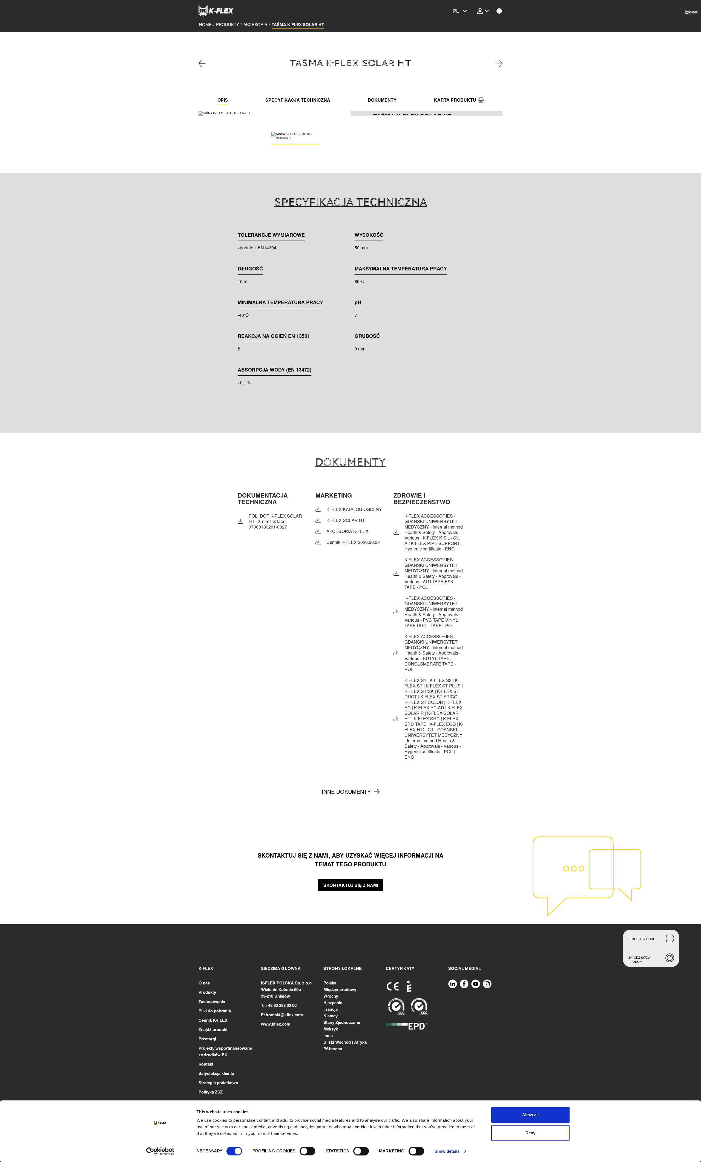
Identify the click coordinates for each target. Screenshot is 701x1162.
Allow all (530, 1114)
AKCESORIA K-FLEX (347, 531)
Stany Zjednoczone (341, 1022)
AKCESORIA (255, 24)
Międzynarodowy (339, 989)
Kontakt (206, 1064)
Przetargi (207, 1039)
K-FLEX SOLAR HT (345, 520)
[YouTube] (475, 984)
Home (205, 24)
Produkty (207, 992)
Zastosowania (212, 1001)
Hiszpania (332, 1003)
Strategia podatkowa (218, 1083)
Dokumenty (382, 100)
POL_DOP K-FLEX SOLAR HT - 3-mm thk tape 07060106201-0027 (275, 521)
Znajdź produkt (213, 1029)
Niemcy (330, 1016)
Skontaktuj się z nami (350, 885)
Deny (530, 1132)
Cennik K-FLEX (213, 1020)
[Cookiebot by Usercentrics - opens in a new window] (160, 1151)
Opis (222, 100)
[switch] (307, 1151)
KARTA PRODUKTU (455, 100)
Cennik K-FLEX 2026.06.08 (353, 542)
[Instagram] (487, 984)
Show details (447, 1151)
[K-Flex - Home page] (226, 10)
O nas (204, 983)
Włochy (330, 996)
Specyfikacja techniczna (297, 100)
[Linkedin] (452, 984)
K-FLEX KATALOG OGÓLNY (354, 509)
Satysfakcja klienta (216, 1073)
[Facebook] (464, 984)
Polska (329, 983)
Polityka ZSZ (211, 1092)
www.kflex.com (275, 1024)
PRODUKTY (227, 24)
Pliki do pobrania (215, 1011)
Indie (328, 1035)
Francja (330, 1009)
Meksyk (330, 1029)
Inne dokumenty (346, 791)
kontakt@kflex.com (284, 1015)
